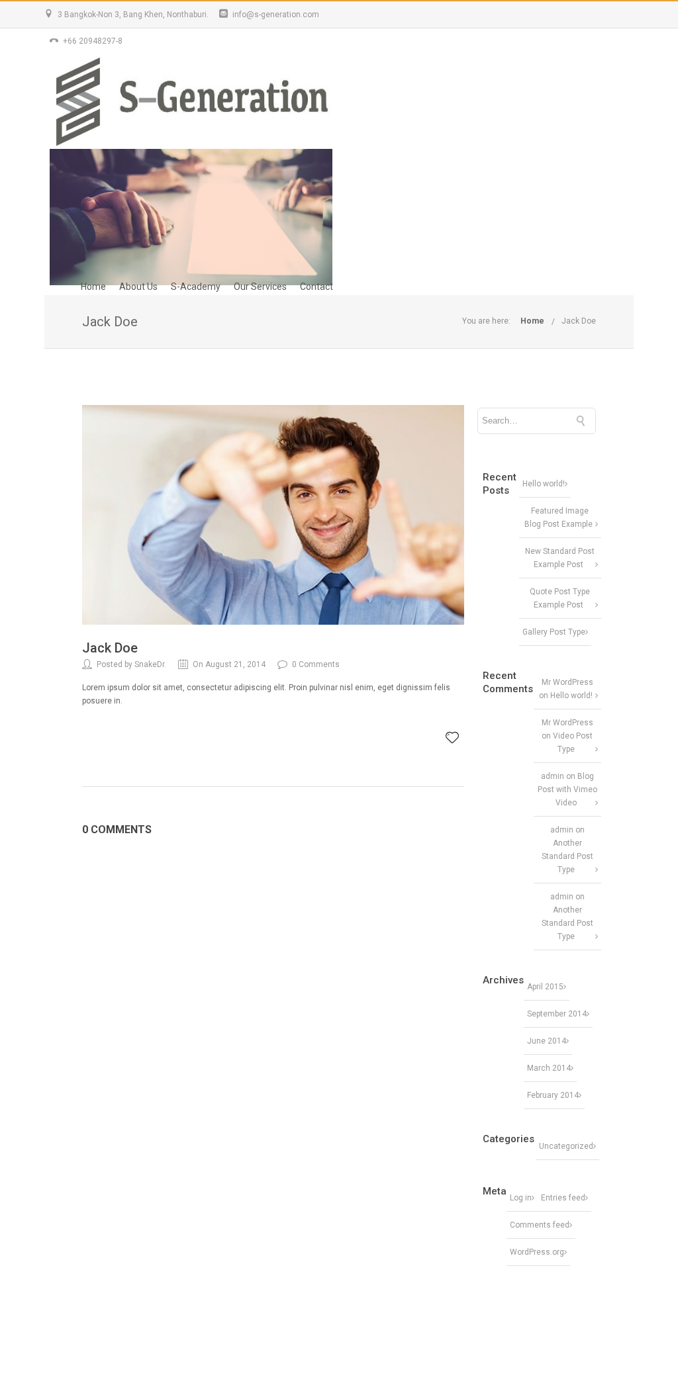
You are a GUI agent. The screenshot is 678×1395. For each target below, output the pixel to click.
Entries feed (563, 1197)
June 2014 (546, 1041)
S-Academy (195, 286)
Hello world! (543, 483)
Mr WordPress (567, 682)
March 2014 (549, 1068)
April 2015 (545, 986)
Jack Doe (578, 321)
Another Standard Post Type (567, 856)
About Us (138, 286)
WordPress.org (537, 1252)
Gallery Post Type (553, 632)
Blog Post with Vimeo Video (567, 789)
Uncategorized (566, 1146)
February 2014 (553, 1095)
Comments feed (539, 1225)
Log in (521, 1197)
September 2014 (557, 1013)
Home (93, 286)
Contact (316, 286)
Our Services (260, 286)
